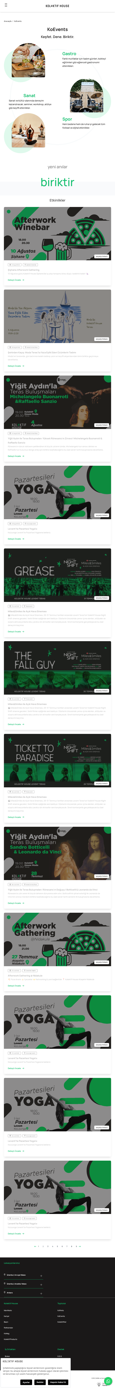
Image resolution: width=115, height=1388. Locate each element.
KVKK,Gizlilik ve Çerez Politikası (101, 1378)
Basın (6, 1322)
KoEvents (61, 1316)
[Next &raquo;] (80, 1246)
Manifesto (8, 1310)
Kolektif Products (10, 1339)
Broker (7, 1356)
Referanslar (8, 1328)
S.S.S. (60, 1356)
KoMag (6, 1333)
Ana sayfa (8, 21)
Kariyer (6, 1316)
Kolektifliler (62, 1322)
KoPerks (61, 1310)
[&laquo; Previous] (35, 1246)
